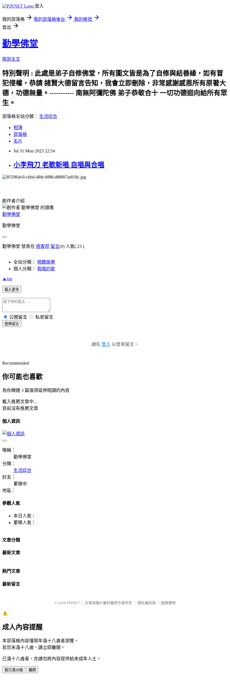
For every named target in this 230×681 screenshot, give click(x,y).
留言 (54, 246)
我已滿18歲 (13, 670)
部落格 (20, 134)
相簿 (17, 127)
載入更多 (11, 289)
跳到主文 (11, 59)
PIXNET (73, 603)
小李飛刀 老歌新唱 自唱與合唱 (58, 164)
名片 (17, 141)
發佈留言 (11, 324)
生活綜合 (48, 116)
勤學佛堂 (20, 43)
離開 (32, 670)
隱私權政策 (146, 603)
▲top (7, 278)
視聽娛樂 (46, 262)
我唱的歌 (46, 268)
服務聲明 (168, 603)
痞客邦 (42, 246)
